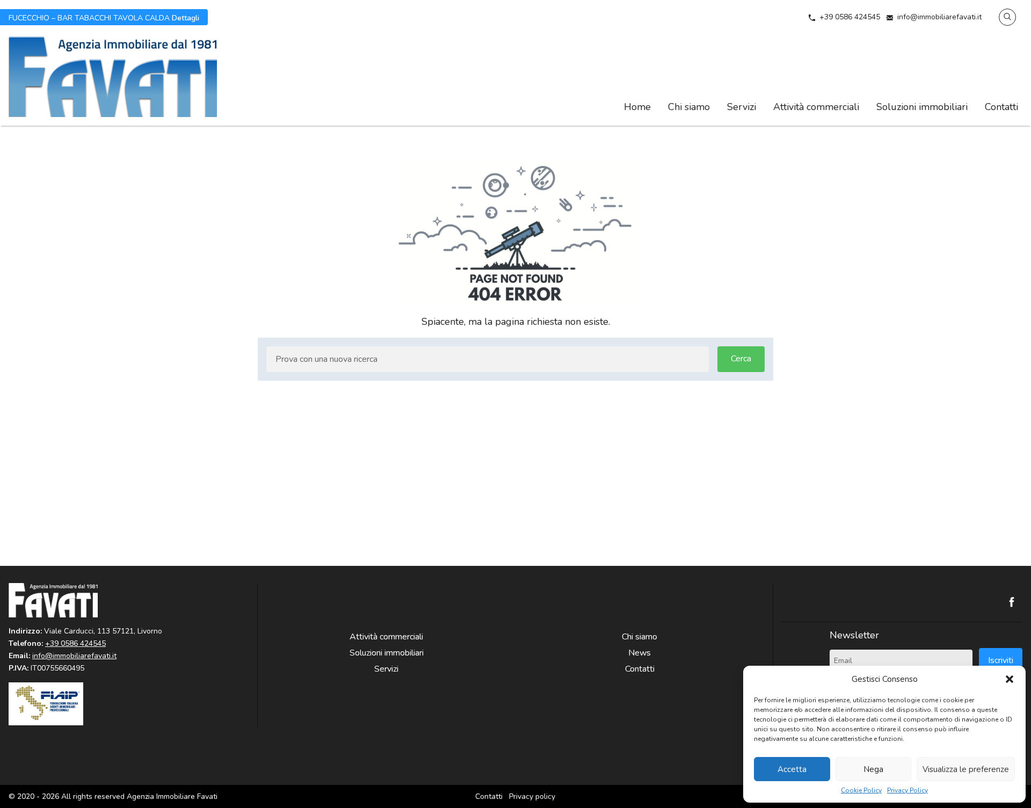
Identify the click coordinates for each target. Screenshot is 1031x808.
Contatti (1001, 106)
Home (637, 106)
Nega (873, 769)
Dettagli (104, 17)
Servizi (741, 106)
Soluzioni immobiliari (922, 106)
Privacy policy (532, 796)
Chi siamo (689, 106)
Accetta (792, 769)
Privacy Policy (907, 791)
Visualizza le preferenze (966, 769)
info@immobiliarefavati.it (939, 17)
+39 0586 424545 (849, 17)
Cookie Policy (861, 791)
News (639, 653)
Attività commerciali (816, 106)
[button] (1009, 679)
